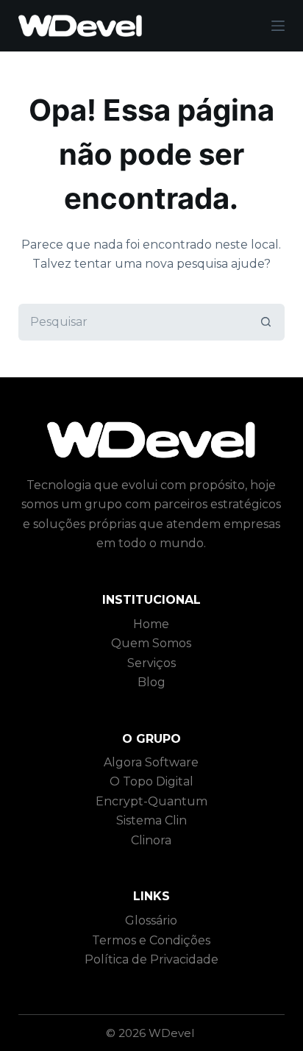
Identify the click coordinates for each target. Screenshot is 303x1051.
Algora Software (151, 762)
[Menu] (278, 25)
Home (151, 624)
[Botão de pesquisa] (266, 322)
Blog (151, 682)
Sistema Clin (151, 820)
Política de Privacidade (151, 959)
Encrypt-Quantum (151, 801)
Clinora (151, 840)
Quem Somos (151, 643)
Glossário (151, 920)
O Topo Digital (151, 781)
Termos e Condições (151, 940)
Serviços (151, 663)
